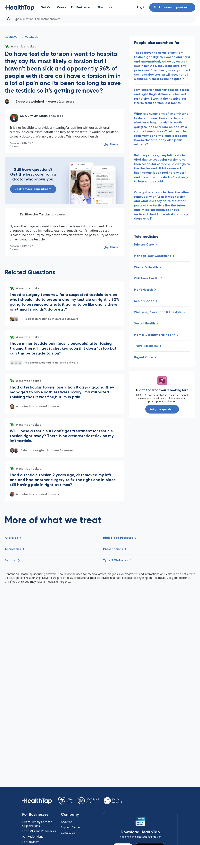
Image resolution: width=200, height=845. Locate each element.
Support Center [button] (70, 827)
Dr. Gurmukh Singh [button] (34, 116)
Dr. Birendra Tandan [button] (35, 214)
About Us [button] (66, 822)
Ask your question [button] (162, 409)
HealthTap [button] (12, 37)
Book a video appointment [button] (172, 7)
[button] (19, 7)
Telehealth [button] (32, 37)
